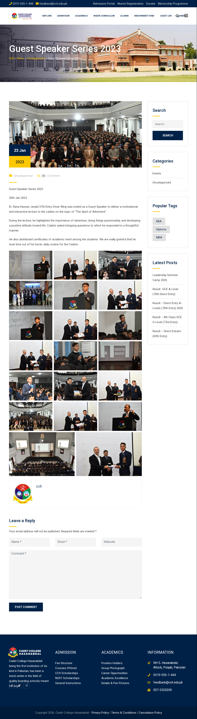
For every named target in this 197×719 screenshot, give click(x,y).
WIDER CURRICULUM (104, 16)
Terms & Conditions (123, 712)
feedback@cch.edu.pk (53, 3)
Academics (81, 16)
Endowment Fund (144, 16)
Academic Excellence (114, 678)
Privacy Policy (100, 712)
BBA (159, 221)
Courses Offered (66, 668)
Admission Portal (104, 3)
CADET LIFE (166, 16)
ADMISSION (63, 16)
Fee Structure (63, 663)
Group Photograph (113, 668)
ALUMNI (124, 16)
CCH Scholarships (66, 673)
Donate (150, 3)
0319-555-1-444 (23, 3)
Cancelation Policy (150, 712)
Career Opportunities (114, 673)
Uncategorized (23, 175)
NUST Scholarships (67, 678)
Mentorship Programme (173, 3)
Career (181, 16)
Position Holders (111, 663)
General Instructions (68, 683)
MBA (159, 237)
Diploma (161, 229)
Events (157, 173)
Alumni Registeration (130, 3)
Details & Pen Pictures (115, 683)
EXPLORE (47, 16)
